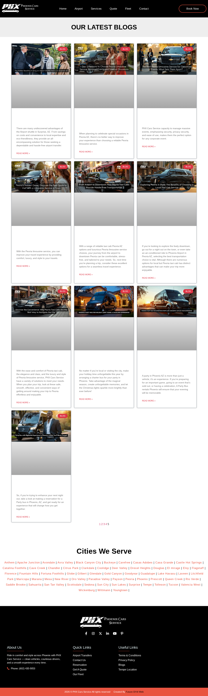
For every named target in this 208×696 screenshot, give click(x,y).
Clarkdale (87, 568)
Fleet (128, 8)
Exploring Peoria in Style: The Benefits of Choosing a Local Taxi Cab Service (166, 237)
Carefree (124, 562)
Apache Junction (28, 562)
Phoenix (142, 579)
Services (96, 8)
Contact (144, 8)
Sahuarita (34, 584)
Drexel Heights (140, 568)
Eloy (186, 568)
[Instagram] (93, 633)
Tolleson (160, 584)
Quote (113, 8)
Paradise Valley (99, 579)
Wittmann (104, 590)
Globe (71, 573)
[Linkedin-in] (107, 633)
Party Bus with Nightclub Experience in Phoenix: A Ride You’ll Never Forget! (37, 486)
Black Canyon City (88, 562)
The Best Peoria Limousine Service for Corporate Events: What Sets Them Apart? (166, 119)
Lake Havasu (167, 573)
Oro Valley (79, 579)
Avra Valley (65, 562)
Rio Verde (192, 579)
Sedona (89, 584)
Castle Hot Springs (189, 562)
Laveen (183, 573)
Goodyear (131, 573)
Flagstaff (198, 568)
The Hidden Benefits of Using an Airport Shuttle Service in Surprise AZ (40, 119)
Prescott (156, 579)
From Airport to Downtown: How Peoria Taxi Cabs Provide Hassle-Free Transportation (104, 237)
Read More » (23, 153)
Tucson (173, 584)
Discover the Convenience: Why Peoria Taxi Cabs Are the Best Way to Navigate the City (40, 361)
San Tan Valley (54, 584)
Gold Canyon (113, 573)
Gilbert (82, 573)
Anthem (9, 562)
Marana (37, 579)
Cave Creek (37, 568)
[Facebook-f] (86, 633)
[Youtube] (114, 633)
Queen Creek (174, 579)
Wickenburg (87, 590)
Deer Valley (120, 568)
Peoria (129, 579)
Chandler (54, 568)
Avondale (48, 562)
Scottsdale (74, 584)
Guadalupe (148, 573)
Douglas (158, 568)
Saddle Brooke (16, 584)
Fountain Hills (28, 573)
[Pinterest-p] (122, 633)
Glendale (96, 573)
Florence (11, 573)
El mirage (173, 568)
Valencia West (191, 584)
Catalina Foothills (14, 568)
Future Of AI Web (135, 691)
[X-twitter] (100, 633)
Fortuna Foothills (52, 573)
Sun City (103, 584)
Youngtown (120, 590)
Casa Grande (164, 562)
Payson (118, 579)
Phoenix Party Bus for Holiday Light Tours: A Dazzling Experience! (104, 361)
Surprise (134, 584)
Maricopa (22, 579)
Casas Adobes (143, 562)
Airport (79, 8)
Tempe (147, 584)
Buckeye (110, 562)
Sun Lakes (118, 584)
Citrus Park (71, 568)
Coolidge (103, 568)
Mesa (48, 579)
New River (62, 579)
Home (62, 8)
